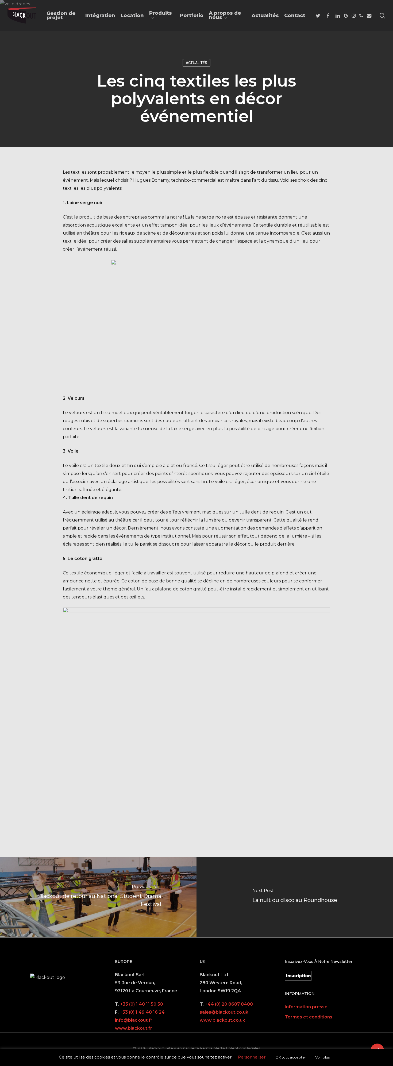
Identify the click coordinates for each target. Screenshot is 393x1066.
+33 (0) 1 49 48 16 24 (142, 1012)
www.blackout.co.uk (222, 1020)
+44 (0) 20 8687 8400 (229, 1004)
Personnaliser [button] (251, 1057)
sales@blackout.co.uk (224, 1012)
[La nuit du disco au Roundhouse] (294, 897)
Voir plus (322, 1057)
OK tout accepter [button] (290, 1057)
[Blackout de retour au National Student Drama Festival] (98, 897)
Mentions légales (244, 1048)
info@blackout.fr (133, 1020)
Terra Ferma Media (207, 1048)
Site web (174, 1048)
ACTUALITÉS (196, 63)
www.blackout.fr (133, 1028)
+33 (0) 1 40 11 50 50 (141, 1004)
